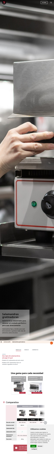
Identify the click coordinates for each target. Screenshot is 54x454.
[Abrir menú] (51, 2)
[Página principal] (4, 2)
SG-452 (22, 419)
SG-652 (33, 419)
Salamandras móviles (27, 406)
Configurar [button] (34, 449)
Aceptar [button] (33, 446)
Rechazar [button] (40, 446)
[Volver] (49, 3)
